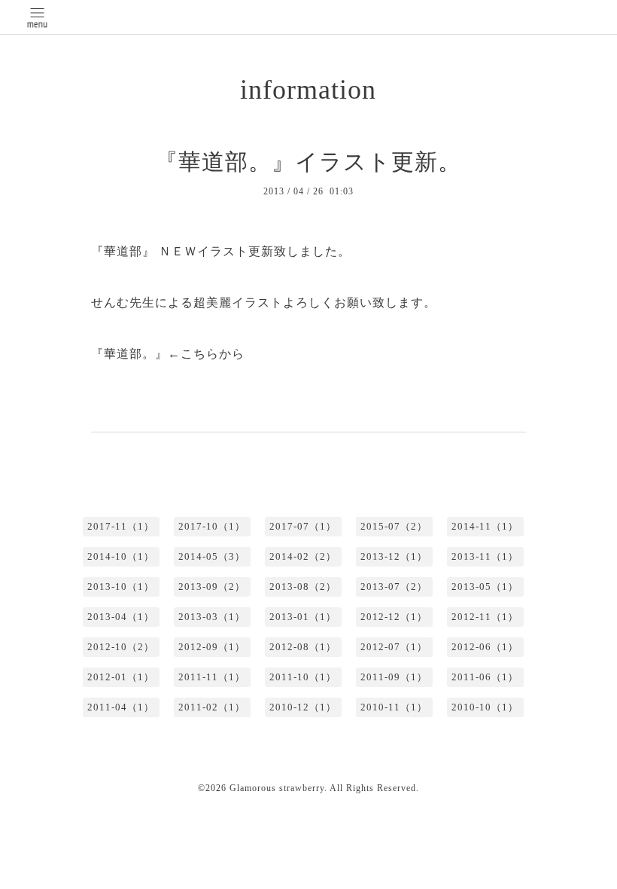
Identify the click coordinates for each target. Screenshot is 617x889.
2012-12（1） (393, 616)
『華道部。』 (129, 353)
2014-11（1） (484, 526)
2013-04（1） (120, 616)
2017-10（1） (211, 526)
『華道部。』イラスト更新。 (308, 161)
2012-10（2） (120, 646)
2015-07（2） (393, 526)
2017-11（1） (120, 526)
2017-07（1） (302, 526)
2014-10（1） (120, 556)
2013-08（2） (302, 586)
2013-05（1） (484, 586)
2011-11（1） (211, 677)
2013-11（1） (484, 556)
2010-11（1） (393, 707)
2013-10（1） (120, 586)
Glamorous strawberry (276, 788)
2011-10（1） (302, 677)
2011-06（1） (484, 677)
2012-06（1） (484, 646)
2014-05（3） (211, 556)
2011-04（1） (120, 707)
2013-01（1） (302, 616)
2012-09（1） (211, 646)
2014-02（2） (302, 556)
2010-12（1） (302, 707)
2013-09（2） (211, 586)
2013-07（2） (393, 586)
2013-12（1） (393, 556)
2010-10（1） (484, 707)
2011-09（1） (393, 677)
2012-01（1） (120, 677)
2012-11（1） (484, 616)
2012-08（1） (302, 646)
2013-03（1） (211, 616)
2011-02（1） (211, 707)
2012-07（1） (393, 646)
